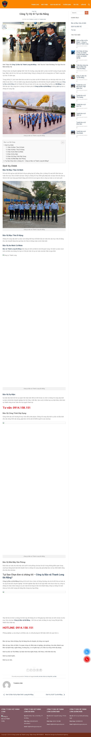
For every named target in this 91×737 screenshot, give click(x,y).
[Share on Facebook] (27, 670)
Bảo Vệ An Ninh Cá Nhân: (15, 152)
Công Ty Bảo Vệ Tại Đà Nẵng (81, 76)
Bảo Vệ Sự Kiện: (13, 154)
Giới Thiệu (44, 4)
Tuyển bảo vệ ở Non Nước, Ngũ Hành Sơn (81, 86)
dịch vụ (59, 86)
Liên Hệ (83, 4)
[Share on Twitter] (31, 670)
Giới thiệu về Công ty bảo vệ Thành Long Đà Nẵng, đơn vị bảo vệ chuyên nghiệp (82, 54)
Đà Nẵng (58, 84)
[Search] (89, 4)
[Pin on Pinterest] (37, 670)
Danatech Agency (62, 734)
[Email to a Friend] (34, 670)
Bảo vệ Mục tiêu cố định (78, 23)
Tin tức (76, 4)
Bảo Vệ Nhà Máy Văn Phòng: (17, 158)
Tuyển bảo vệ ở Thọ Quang (81, 96)
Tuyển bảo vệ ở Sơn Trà (81, 105)
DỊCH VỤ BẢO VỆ (55, 4)
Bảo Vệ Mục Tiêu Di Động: (16, 149)
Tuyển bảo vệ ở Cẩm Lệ (81, 114)
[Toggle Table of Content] (62, 142)
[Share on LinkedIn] (40, 670)
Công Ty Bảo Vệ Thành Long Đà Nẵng (24, 64)
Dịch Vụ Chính (9, 145)
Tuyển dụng (67, 4)
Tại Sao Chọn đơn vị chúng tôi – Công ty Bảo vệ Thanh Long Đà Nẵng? (27, 161)
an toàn (41, 676)
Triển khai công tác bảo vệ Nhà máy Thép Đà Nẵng (82, 66)
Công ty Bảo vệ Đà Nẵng (22, 620)
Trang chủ (35, 4)
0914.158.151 (22, 407)
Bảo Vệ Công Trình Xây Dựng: (17, 156)
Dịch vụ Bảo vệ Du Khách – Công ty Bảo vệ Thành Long (82, 42)
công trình (49, 676)
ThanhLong (42, 19)
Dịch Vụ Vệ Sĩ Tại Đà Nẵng (54, 694)
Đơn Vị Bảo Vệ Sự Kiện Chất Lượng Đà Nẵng (19, 694)
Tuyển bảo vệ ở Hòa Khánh (81, 132)
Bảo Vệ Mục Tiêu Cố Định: (16, 147)
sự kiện (54, 676)
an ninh (36, 676)
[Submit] (86, 12)
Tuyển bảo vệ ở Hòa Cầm (81, 123)
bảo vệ (45, 676)
